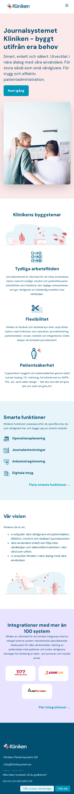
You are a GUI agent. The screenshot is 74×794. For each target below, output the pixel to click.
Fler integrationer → (54, 707)
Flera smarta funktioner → (49, 485)
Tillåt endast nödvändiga (37, 788)
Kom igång (16, 91)
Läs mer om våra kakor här (17, 780)
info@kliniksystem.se (17, 764)
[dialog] (37, 782)
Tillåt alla (63, 788)
